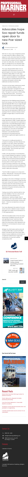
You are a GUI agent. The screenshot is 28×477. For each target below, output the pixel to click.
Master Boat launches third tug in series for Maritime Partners (13, 394)
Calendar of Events (7, 448)
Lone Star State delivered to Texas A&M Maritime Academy (12, 403)
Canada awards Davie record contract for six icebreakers (13, 411)
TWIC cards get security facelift (13, 270)
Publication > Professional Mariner (10, 26)
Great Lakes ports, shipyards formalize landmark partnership (11, 398)
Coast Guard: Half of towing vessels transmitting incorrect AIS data (16, 262)
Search (4, 279)
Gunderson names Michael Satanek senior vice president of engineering (14, 407)
